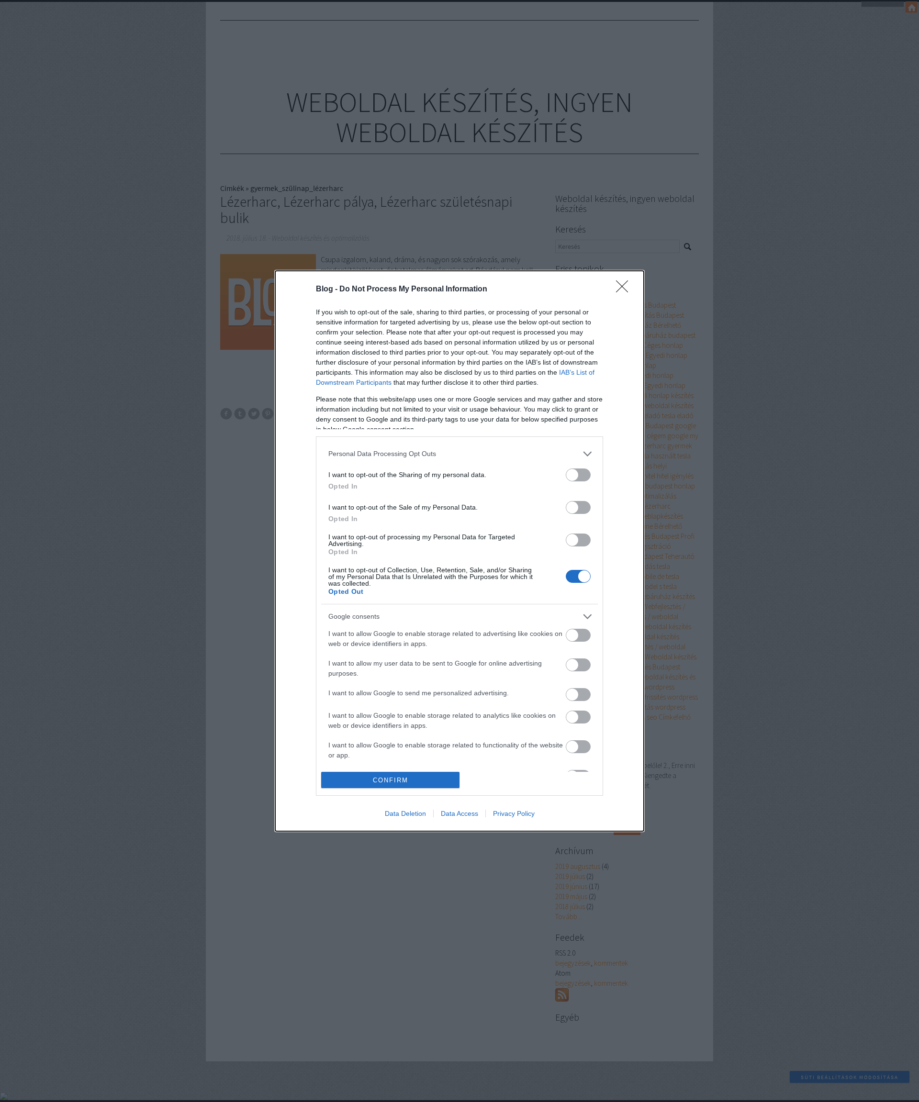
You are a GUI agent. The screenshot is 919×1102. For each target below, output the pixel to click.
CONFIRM (390, 780)
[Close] (625, 289)
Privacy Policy (514, 813)
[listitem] (459, 454)
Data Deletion (405, 813)
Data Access (459, 813)
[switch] (578, 474)
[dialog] (459, 551)
